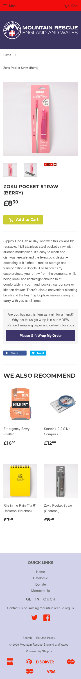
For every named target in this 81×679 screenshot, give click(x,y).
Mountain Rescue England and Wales (44, 644)
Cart (74, 5)
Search (27, 637)
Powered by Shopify (39, 651)
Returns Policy (45, 637)
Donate (40, 584)
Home (7, 55)
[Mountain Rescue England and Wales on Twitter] (34, 619)
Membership (40, 590)
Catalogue (40, 577)
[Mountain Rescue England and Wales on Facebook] (46, 619)
